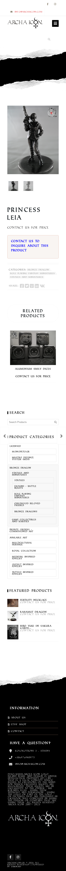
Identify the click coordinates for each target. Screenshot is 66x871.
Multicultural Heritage (22, 543)
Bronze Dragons (25, 511)
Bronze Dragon (38, 270)
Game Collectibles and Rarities (24, 520)
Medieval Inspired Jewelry (23, 557)
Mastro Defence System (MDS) (23, 458)
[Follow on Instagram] (55, 4)
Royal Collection (24, 551)
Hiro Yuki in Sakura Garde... (36, 627)
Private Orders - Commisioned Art (21, 530)
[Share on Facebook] (22, 285)
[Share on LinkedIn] (37, 285)
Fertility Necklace (33, 600)
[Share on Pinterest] (32, 285)
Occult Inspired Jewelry (23, 565)
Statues (19, 480)
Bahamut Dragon (33, 612)
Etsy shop (18, 724)
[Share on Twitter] (27, 285)
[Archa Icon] (25, 23)
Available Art (18, 537)
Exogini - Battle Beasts (25, 487)
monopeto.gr (21, 451)
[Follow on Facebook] (47, 4)
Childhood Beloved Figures (27, 504)
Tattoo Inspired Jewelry (23, 573)
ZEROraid (16, 866)
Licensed (15, 446)
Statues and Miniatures (26, 277)
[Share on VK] (42, 285)
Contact (17, 731)
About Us (18, 717)
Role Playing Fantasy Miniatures (32, 273)
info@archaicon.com (29, 12)
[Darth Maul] (4, 435)
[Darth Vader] (61, 435)
